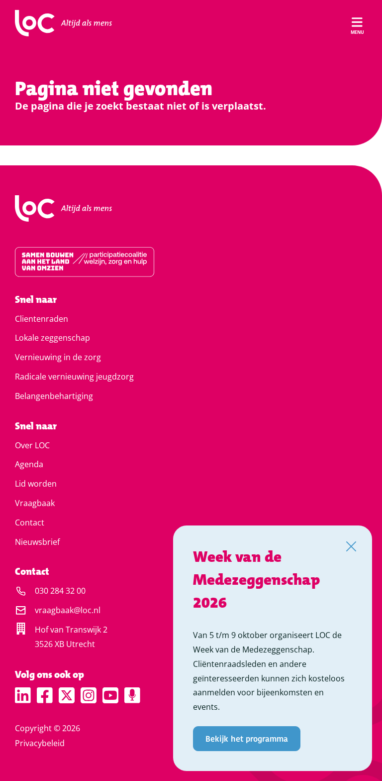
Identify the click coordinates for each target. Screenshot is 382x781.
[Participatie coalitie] (191, 262)
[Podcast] (132, 695)
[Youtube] (110, 695)
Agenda (29, 464)
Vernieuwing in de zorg (58, 357)
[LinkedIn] (23, 695)
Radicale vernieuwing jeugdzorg (74, 376)
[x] (67, 695)
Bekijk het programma (246, 738)
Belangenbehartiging (54, 395)
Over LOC (32, 445)
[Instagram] (88, 695)
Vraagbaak (35, 503)
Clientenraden (41, 318)
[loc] (63, 23)
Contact (29, 522)
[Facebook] (45, 695)
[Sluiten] (351, 546)
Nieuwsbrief (37, 541)
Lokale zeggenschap (52, 337)
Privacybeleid (40, 743)
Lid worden (36, 483)
